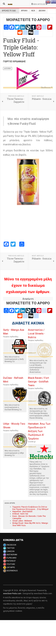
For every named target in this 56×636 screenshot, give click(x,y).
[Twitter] (17, 27)
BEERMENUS (12, 571)
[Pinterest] (38, 27)
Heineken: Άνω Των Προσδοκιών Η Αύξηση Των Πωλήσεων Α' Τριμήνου (39, 431)
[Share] (6, 27)
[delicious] (25, 32)
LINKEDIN (10, 551)
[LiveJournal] (28, 27)
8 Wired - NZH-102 (20, 514)
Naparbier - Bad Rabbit (22, 511)
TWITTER (10, 548)
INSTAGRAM (12, 555)
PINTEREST (11, 561)
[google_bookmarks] (36, 32)
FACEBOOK (11, 545)
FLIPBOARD (11, 558)
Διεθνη (42, 11)
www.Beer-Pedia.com (12, 593)
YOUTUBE (11, 564)
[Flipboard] (49, 27)
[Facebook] (11, 27)
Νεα (33, 11)
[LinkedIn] (22, 27)
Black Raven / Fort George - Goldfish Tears (38, 381)
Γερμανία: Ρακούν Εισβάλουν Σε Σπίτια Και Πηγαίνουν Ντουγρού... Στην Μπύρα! (30, 508)
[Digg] (30, 32)
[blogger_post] (44, 27)
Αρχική (24, 11)
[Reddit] (19, 32)
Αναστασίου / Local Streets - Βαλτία (36, 333)
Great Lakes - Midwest (22, 521)
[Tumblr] (33, 27)
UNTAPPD (11, 567)
